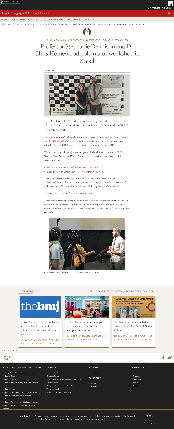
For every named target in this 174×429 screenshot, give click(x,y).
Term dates (137, 376)
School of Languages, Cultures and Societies (25, 13)
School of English (10, 379)
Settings (147, 419)
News (9, 24)
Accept (148, 415)
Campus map (137, 379)
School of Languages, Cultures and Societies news (73, 40)
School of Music (9, 398)
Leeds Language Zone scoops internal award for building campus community (84, 326)
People (76, 19)
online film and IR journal (72, 186)
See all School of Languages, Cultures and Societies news (121, 291)
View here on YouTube (87, 167)
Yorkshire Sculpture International (59, 392)
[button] (169, 13)
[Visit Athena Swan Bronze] (8, 358)
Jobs (134, 372)
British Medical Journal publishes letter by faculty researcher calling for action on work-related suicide (40, 328)
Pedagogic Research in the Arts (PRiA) (61, 385)
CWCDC (64, 141)
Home (4, 19)
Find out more (150, 423)
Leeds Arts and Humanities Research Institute (64, 379)
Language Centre (53, 372)
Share (51, 70)
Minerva (93, 383)
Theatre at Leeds (52, 389)
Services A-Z (94, 372)
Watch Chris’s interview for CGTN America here (68, 193)
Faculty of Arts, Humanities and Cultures (19, 372)
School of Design (10, 376)
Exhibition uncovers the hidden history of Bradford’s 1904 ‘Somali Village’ (133, 326)
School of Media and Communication (17, 395)
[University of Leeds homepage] (160, 5)
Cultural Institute (53, 382)
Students (93, 386)
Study (12, 19)
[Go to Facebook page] (163, 358)
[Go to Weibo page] (169, 358)
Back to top (8, 350)
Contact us (88, 19)
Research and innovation (32, 19)
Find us (135, 382)
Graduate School (53, 376)
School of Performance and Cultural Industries (21, 402)
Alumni (135, 385)
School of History (10, 389)
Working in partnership (59, 19)
